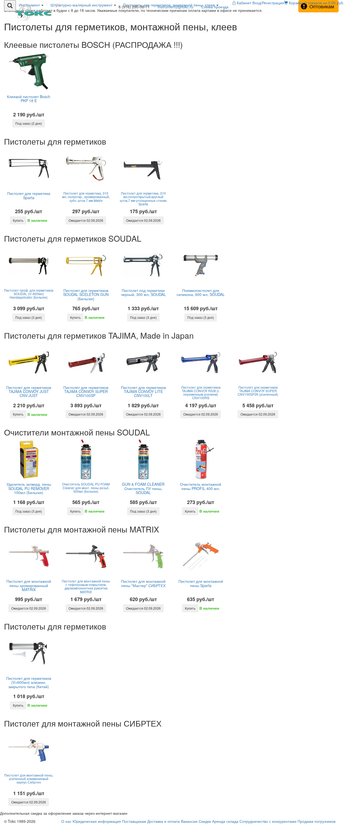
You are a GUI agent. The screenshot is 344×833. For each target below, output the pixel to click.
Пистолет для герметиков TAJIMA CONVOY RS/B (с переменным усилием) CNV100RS (200, 392)
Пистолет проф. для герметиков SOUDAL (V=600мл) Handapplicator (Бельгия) (28, 293)
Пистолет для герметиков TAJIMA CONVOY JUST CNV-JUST (28, 391)
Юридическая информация (97, 821)
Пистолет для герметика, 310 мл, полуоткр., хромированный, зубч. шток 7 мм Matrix (86, 196)
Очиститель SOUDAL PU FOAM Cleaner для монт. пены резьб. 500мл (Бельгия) (86, 487)
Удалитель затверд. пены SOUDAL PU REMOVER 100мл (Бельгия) (28, 488)
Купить (18, 220)
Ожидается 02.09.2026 (86, 220)
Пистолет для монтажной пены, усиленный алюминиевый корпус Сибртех (28, 778)
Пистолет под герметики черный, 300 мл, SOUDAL (143, 292)
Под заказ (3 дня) (28, 317)
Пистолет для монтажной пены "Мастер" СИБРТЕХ (143, 583)
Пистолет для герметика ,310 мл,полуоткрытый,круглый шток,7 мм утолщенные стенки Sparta (143, 198)
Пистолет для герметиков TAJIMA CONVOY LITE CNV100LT (143, 391)
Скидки (205, 821)
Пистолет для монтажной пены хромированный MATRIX (28, 585)
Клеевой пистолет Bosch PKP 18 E (28, 98)
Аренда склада (225, 821)
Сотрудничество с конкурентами (267, 821)
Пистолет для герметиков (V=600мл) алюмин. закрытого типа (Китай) (28, 682)
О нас (66, 821)
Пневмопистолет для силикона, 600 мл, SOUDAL (201, 292)
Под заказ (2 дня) (28, 123)
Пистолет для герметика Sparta (28, 195)
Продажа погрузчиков (316, 821)
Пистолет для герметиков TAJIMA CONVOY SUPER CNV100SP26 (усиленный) (258, 390)
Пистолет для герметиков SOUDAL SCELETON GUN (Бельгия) (86, 294)
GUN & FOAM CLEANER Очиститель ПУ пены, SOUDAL (143, 488)
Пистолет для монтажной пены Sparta (200, 583)
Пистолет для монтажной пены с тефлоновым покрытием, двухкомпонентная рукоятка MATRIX (86, 586)
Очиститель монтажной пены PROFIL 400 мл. (200, 486)
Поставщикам (134, 821)
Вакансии (189, 821)
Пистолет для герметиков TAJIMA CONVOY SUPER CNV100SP (85, 391)
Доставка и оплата (163, 821)
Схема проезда (214, 6)
